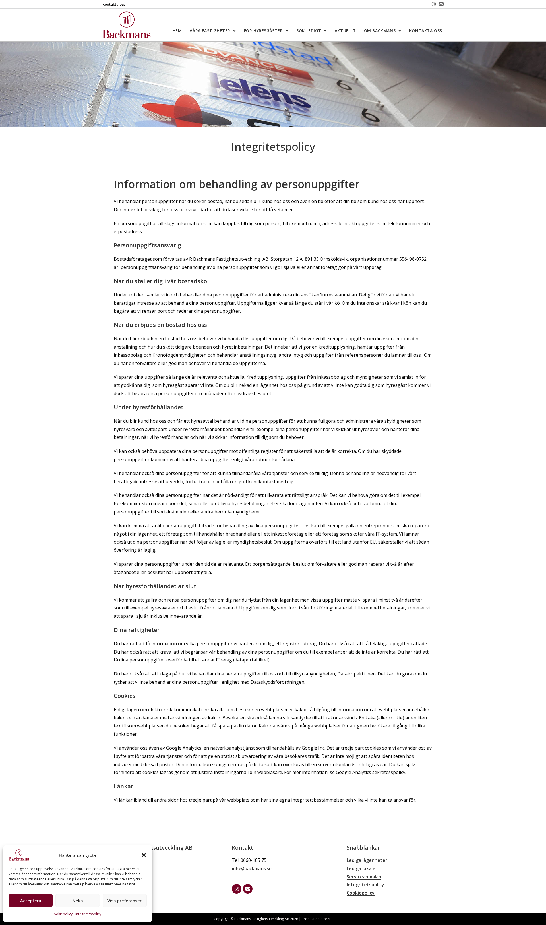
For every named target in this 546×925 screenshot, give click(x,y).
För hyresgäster (263, 30)
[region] (273, 84)
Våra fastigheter (210, 30)
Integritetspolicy (88, 914)
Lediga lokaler (362, 868)
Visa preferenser (124, 900)
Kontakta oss (425, 30)
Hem (177, 30)
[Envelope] (441, 4)
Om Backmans (380, 30)
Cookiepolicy (62, 914)
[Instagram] (433, 4)
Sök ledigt (308, 30)
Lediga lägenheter (367, 860)
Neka (78, 900)
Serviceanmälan (364, 877)
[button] (144, 855)
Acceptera (30, 900)
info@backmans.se (252, 868)
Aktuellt (345, 30)
